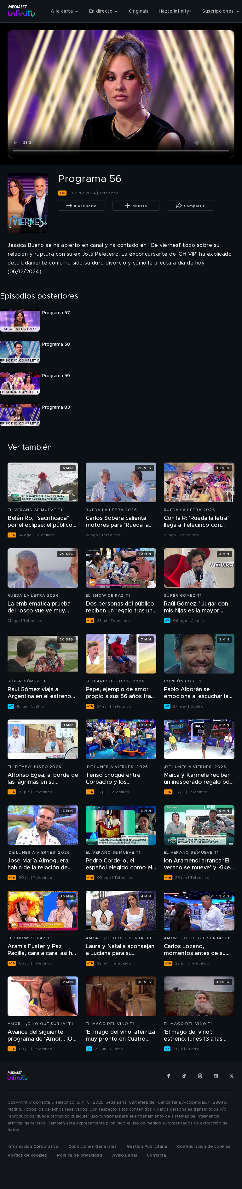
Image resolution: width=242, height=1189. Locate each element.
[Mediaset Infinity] (22, 11)
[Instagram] (216, 1076)
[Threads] (200, 1076)
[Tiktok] (184, 1076)
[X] (231, 1076)
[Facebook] (168, 1076)
